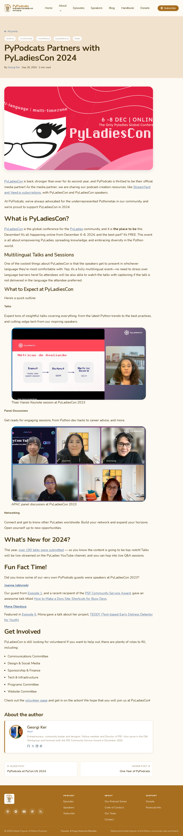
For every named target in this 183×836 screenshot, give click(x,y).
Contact (109, 819)
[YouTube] (24, 811)
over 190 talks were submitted (41, 550)
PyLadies (76, 229)
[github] (28, 746)
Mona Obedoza (15, 606)
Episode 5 (29, 614)
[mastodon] (41, 746)
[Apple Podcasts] (7, 811)
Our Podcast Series (116, 801)
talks (77, 38)
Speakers (97, 8)
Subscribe (170, 8)
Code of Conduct (114, 807)
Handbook (127, 8)
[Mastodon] (32, 811)
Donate (145, 8)
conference (44, 38)
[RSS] (40, 811)
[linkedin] (37, 746)
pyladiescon (62, 38)
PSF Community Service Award (108, 593)
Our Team (110, 813)
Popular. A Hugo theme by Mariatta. (79, 831)
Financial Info (153, 807)
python (10, 38)
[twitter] (32, 746)
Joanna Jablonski (16, 585)
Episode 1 (35, 593)
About (63, 6)
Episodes (79, 8)
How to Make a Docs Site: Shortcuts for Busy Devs (70, 599)
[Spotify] (16, 811)
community (26, 38)
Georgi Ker (14, 67)
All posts (13, 31)
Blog (112, 8)
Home (49, 8)
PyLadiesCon (13, 181)
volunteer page (36, 700)
